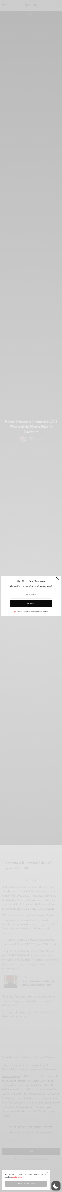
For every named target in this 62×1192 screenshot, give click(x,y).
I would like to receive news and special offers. (32, 611)
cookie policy (17, 1176)
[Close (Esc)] (57, 579)
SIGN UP (30, 603)
